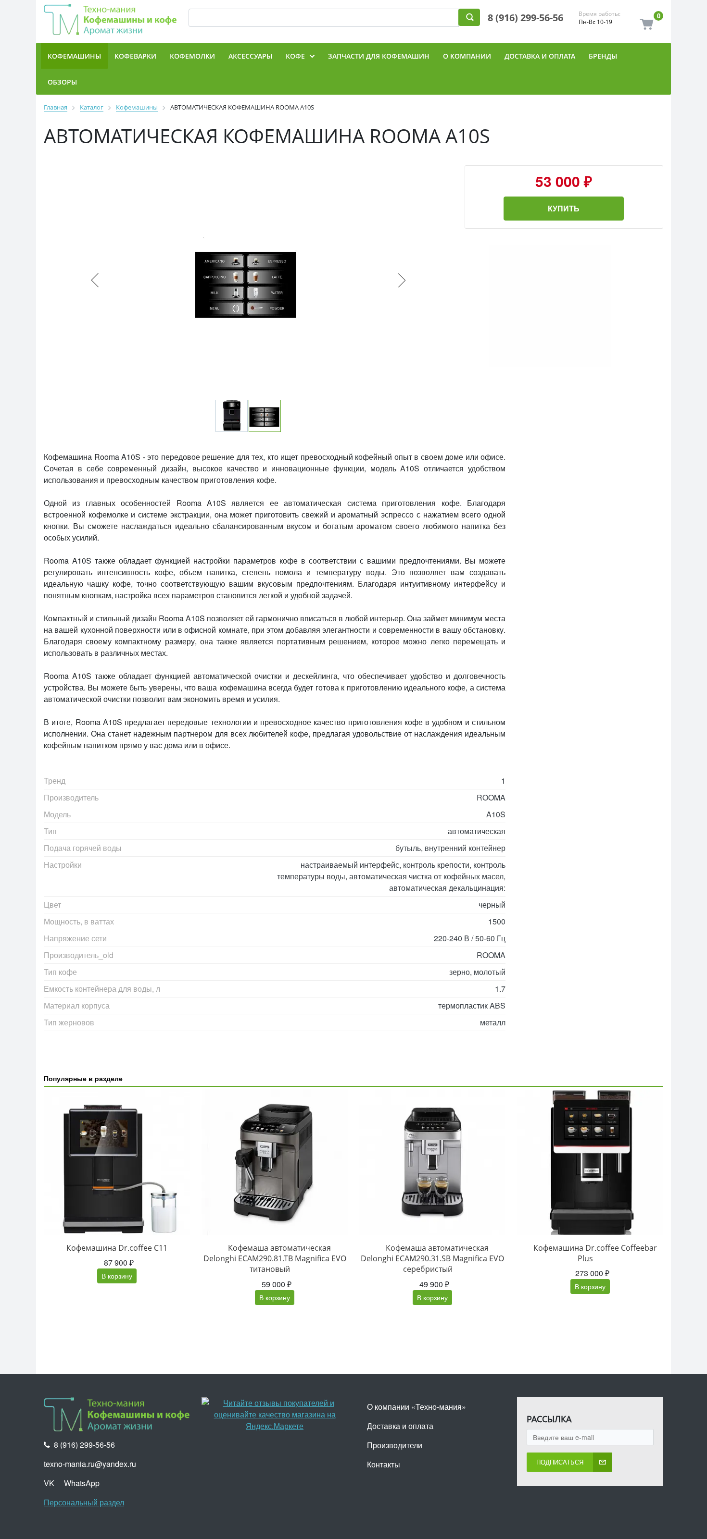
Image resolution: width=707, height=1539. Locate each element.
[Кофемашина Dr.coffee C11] (117, 1162)
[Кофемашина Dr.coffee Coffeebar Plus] (590, 1162)
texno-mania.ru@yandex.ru (90, 1463)
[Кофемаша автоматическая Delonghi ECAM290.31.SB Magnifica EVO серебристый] (432, 1162)
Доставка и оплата (400, 1425)
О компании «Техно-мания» (416, 1406)
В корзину (116, 1275)
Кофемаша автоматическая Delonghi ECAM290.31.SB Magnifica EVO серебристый (432, 1259)
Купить (564, 208)
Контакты (383, 1464)
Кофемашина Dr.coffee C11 (116, 1248)
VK (49, 1483)
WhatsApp (82, 1483)
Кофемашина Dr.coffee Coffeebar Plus (595, 1253)
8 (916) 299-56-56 (525, 17)
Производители (394, 1445)
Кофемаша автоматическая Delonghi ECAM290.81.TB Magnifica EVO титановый (274, 1259)
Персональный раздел (84, 1502)
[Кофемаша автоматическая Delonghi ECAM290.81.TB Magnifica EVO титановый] (275, 1162)
